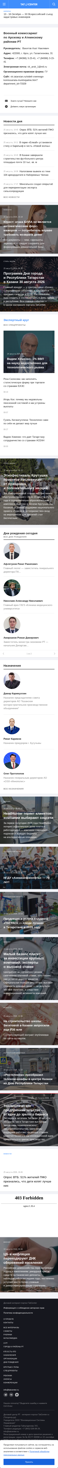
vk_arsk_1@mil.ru (37, 66)
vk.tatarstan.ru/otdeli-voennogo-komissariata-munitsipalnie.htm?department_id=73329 (24, 80)
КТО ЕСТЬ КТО (10, 1352)
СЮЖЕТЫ (8, 1331)
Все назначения (14, 789)
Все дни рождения (15, 537)
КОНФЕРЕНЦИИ (11, 1383)
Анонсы (7, 11)
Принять (29, 1462)
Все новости (12, 197)
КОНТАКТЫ (8, 1323)
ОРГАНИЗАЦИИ (10, 1359)
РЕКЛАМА (8, 1376)
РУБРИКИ (8, 1335)
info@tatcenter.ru (11, 1390)
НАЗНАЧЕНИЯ (10, 1355)
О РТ (5, 1343)
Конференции (10, 1098)
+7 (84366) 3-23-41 (25, 58)
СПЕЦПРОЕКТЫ (11, 1371)
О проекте (9, 1319)
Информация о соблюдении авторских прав (24, 1308)
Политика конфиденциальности (18, 1313)
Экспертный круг (16, 320)
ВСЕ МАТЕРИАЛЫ (11, 1328)
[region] (29, 1454)
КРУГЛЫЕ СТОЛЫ (11, 1367)
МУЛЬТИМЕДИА (10, 1338)
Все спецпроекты (15, 325)
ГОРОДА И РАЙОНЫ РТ (14, 1347)
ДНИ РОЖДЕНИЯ (11, 1362)
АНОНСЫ (8, 1379)
